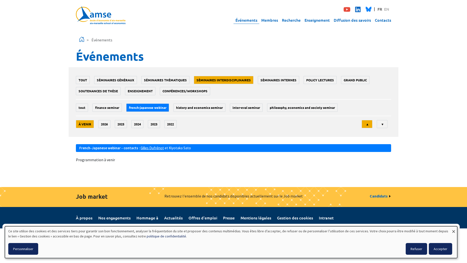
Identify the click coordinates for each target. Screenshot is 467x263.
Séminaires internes (278, 80)
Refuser (416, 249)
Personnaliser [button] (23, 249)
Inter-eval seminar (246, 107)
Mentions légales (256, 217)
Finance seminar (107, 107)
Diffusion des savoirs (352, 20)
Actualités (173, 217)
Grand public (355, 80)
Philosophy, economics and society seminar (302, 107)
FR (379, 9)
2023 (154, 124)
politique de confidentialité (166, 236)
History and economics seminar (199, 107)
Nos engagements (114, 217)
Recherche (291, 20)
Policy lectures (320, 80)
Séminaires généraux (115, 80)
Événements (246, 20)
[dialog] (231, 242)
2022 (170, 124)
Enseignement (317, 20)
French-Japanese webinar (147, 107)
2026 (104, 124)
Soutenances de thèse (98, 91)
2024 (137, 124)
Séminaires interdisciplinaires (224, 80)
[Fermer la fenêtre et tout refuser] (453, 229)
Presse (229, 217)
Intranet (326, 217)
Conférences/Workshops (184, 91)
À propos (84, 217)
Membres (269, 20)
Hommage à (147, 217)
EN (386, 9)
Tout (83, 80)
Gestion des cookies (295, 217)
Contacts (383, 20)
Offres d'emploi (203, 217)
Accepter (440, 249)
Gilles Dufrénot (152, 148)
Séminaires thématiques (165, 80)
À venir (85, 124)
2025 (120, 124)
